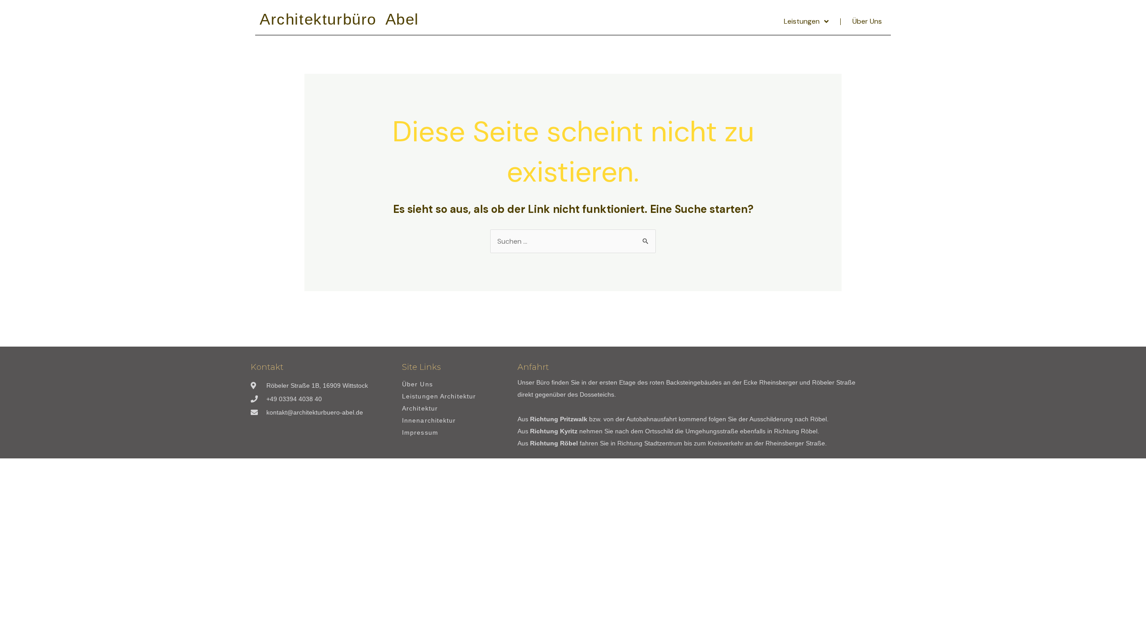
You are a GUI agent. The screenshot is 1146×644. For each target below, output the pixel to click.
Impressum (420, 432)
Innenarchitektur (429, 420)
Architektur (420, 408)
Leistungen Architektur (439, 396)
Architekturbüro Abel (339, 19)
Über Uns (867, 21)
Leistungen (802, 21)
